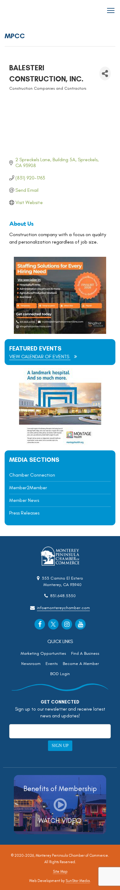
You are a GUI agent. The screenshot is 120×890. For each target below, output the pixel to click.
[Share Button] (105, 73)
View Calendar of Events (39, 356)
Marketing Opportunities (43, 653)
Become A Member (81, 663)
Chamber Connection (32, 475)
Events (52, 663)
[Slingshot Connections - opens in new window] (60, 332)
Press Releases (24, 513)
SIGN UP (60, 745)
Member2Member (28, 487)
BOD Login (60, 673)
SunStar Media (78, 881)
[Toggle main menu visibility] (110, 10)
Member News (24, 500)
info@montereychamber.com (63, 607)
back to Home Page (22, 10)
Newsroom (31, 663)
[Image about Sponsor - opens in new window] (60, 443)
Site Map (60, 871)
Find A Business (85, 653)
